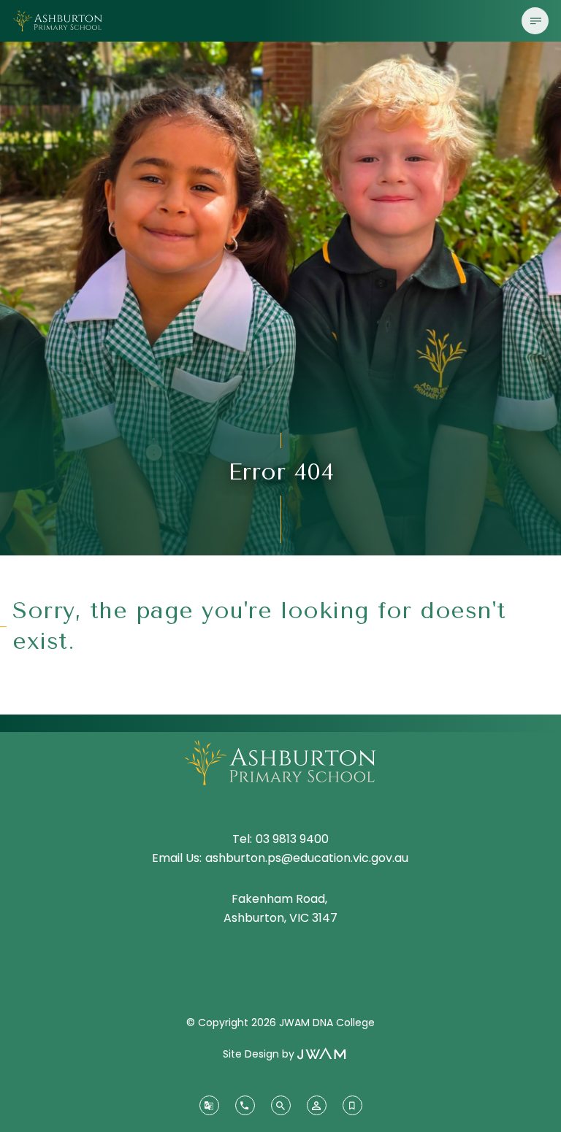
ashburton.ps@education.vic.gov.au (306, 858)
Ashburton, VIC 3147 (280, 917)
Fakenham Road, (281, 898)
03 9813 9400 (292, 839)
